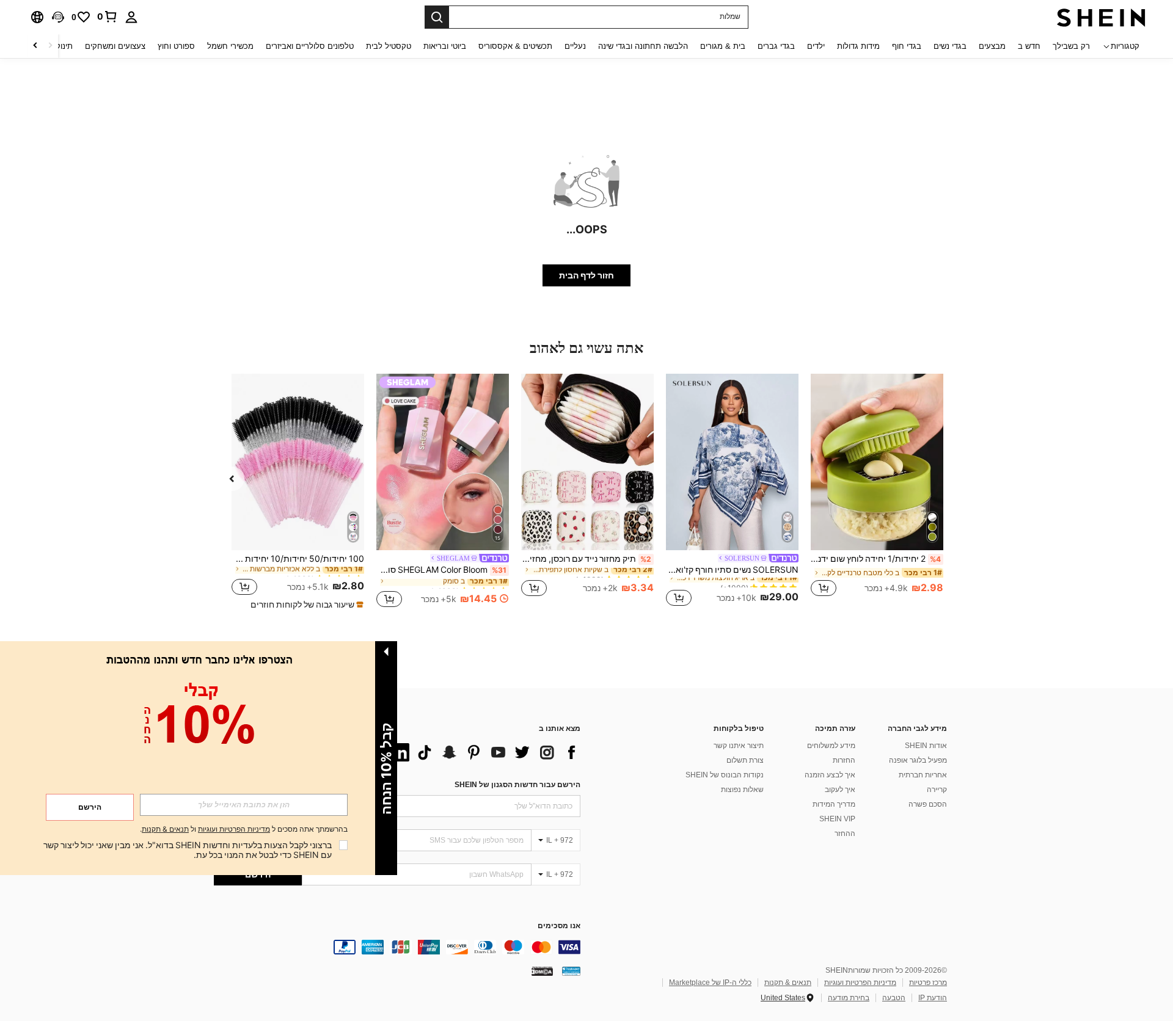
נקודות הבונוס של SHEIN (724, 775)
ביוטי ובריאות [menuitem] (444, 46)
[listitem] (877, 492)
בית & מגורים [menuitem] (722, 46)
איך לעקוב (840, 789)
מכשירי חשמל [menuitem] (230, 46)
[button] (58, 17)
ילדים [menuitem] (816, 46)
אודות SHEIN (926, 745)
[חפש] (437, 17)
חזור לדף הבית (586, 275)
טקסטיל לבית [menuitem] (388, 46)
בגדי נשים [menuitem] (950, 46)
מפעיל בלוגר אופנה (918, 760)
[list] (482, 752)
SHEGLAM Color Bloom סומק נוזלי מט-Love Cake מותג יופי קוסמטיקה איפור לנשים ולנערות (441, 570)
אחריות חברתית (923, 775)
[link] (107, 16)
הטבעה (893, 998)
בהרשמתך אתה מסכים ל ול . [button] (244, 830)
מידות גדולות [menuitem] (858, 46)
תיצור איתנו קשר (739, 745)
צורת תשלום (745, 760)
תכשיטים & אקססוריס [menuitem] (515, 46)
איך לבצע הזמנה (830, 775)
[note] (305, 604)
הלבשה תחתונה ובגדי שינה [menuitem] (643, 46)
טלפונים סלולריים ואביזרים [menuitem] (310, 46)
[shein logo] (1101, 17)
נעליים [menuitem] (575, 46)
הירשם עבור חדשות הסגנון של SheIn (517, 784)
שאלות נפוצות (742, 789)
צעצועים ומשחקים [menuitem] (115, 46)
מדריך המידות (834, 804)
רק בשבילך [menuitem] (1071, 46)
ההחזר (845, 833)
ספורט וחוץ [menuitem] (176, 46)
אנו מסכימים (559, 926)
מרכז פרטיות (928, 982)
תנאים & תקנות (787, 982)
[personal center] (131, 17)
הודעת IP (932, 998)
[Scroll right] (35, 46)
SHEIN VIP (837, 819)
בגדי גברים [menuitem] (776, 46)
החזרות (844, 760)
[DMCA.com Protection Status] (542, 971)
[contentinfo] (397, 947)
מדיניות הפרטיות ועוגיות (860, 982)
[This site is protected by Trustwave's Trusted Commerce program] (571, 971)
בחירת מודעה (848, 998)
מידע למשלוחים (831, 745)
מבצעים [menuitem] (992, 46)
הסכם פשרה (927, 804)
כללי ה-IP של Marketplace (710, 982)
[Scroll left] (50, 46)
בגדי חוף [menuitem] (906, 46)
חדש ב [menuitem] (1029, 46)
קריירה (937, 789)
